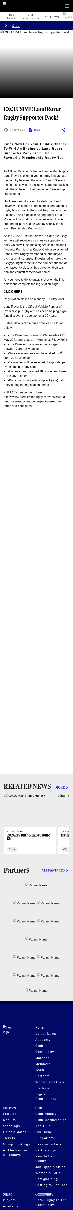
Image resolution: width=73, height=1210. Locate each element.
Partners (42, 1076)
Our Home (43, 1132)
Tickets (9, 1138)
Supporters (44, 1138)
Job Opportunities (50, 1167)
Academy (43, 1039)
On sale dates (15, 1132)
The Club (43, 1126)
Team (39, 1070)
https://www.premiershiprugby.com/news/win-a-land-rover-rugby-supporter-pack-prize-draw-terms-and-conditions (35, 401)
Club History (46, 1113)
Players (9, 1200)
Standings (11, 1126)
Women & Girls (48, 1173)
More (60, 787)
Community (44, 1051)
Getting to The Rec (51, 1185)
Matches (42, 1058)
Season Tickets (48, 1144)
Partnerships (46, 1150)
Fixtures (10, 1113)
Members (43, 1064)
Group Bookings (16, 1144)
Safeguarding (46, 1179)
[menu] (68, 6)
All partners (53, 870)
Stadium (42, 1088)
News (39, 1027)
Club (16, 25)
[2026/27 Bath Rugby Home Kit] (30, 824)
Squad (7, 1194)
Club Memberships (51, 1120)
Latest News (45, 1033)
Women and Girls (49, 1082)
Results (9, 1120)
